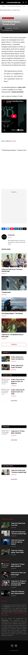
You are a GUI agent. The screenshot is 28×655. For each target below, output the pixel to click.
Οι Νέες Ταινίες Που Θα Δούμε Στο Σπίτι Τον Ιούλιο (17, 391)
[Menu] (2, 2)
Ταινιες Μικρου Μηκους (8, 465)
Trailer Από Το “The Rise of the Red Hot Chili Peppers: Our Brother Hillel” (18, 583)
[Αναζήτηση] (23, 2)
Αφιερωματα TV (6, 352)
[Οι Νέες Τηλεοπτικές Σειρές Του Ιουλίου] (6, 367)
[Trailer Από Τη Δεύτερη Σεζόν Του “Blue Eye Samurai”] (5, 542)
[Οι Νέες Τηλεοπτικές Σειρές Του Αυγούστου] (6, 359)
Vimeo (14, 141)
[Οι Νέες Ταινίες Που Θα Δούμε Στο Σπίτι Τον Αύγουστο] (6, 381)
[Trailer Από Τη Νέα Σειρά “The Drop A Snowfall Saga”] (14, 260)
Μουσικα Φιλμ (6, 426)
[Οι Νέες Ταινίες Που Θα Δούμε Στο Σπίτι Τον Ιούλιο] (6, 391)
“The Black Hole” (6, 292)
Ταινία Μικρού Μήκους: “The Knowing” (12, 313)
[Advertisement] (14, 207)
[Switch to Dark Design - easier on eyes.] (26, 2)
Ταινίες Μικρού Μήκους (8, 18)
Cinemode (9, 28)
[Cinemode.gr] (13, 2)
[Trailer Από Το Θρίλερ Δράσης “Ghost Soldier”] (5, 552)
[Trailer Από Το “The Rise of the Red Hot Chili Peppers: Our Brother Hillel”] (5, 583)
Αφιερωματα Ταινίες (7, 375)
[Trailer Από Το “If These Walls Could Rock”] (6, 433)
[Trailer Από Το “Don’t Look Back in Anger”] (5, 574)
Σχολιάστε (14, 344)
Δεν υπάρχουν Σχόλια (8, 30)
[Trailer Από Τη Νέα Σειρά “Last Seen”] (5, 525)
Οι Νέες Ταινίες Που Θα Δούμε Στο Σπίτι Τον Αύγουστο (17, 381)
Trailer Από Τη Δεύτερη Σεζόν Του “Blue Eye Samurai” (17, 542)
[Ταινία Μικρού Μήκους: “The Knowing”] (14, 304)
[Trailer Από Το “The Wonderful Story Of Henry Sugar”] (14, 325)
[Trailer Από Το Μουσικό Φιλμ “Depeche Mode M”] (5, 593)
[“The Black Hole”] (14, 283)
